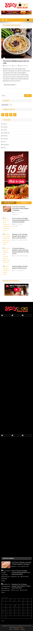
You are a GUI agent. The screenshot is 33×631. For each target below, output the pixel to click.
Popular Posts (9, 202)
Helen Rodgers (24, 255)
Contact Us (16, 629)
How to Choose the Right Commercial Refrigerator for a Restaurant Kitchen (20, 220)
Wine (4, 147)
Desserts (5, 135)
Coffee (5, 130)
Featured (5, 138)
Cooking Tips (6, 132)
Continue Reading (10, 84)
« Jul (2, 620)
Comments (24, 202)
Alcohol (5, 124)
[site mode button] (27, 20)
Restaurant (6, 144)
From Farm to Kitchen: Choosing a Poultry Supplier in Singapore (20, 208)
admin (15, 65)
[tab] (8, 202)
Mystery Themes (19, 627)
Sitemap (23, 629)
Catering (5, 127)
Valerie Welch (15, 214)
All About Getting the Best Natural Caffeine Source (19, 267)
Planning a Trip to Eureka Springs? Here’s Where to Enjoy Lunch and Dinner (19, 236)
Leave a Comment (24, 65)
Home (10, 629)
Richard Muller (15, 226)
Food (4, 141)
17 (3, 611)
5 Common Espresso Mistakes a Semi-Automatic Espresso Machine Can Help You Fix (20, 251)
